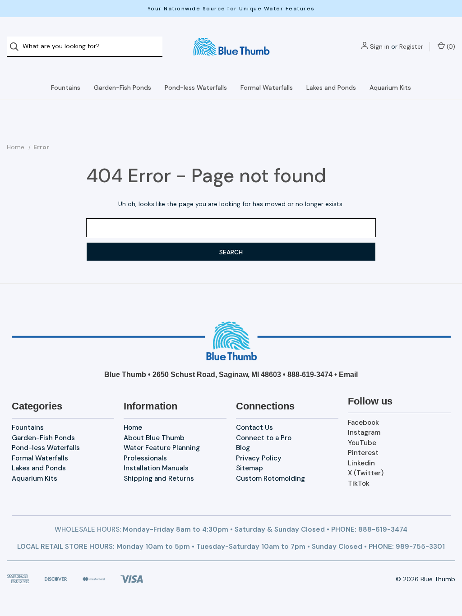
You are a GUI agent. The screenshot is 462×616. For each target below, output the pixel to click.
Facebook (363, 422)
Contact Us (254, 427)
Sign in (379, 46)
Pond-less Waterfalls (196, 87)
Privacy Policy (259, 458)
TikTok (359, 483)
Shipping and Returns (159, 478)
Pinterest (363, 452)
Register (411, 46)
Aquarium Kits (390, 87)
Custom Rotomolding (270, 478)
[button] (231, 341)
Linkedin (361, 463)
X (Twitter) (365, 473)
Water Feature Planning (162, 447)
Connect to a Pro (263, 437)
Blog (243, 447)
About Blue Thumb (154, 437)
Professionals (145, 458)
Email (348, 374)
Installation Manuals (156, 468)
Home (133, 427)
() (450, 46)
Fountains (65, 87)
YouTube (362, 442)
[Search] (17, 47)
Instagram (364, 432)
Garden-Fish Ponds (122, 87)
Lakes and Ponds (331, 87)
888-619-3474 (310, 374)
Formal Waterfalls (266, 87)
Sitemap (249, 468)
